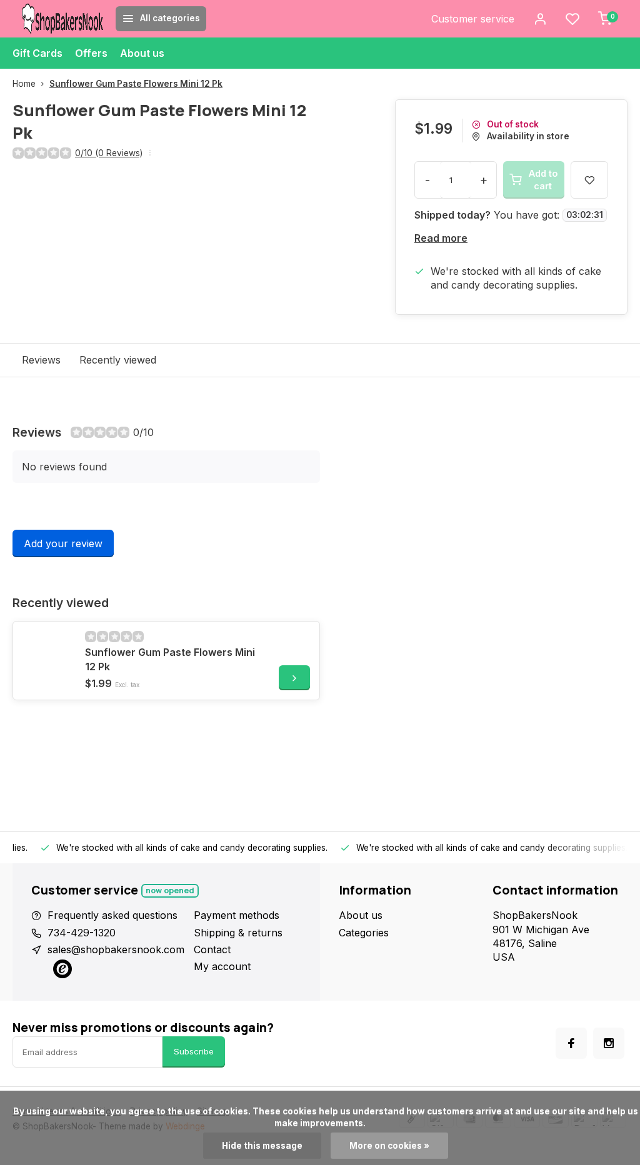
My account (222, 980)
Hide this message (262, 1146)
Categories (364, 946)
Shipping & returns (238, 946)
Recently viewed (117, 373)
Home (24, 84)
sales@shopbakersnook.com (116, 963)
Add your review (63, 558)
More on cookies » (389, 1146)
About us (142, 53)
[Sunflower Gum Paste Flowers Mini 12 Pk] (47, 670)
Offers (91, 53)
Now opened (170, 904)
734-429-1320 (82, 946)
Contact (212, 963)
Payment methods (236, 929)
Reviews (41, 373)
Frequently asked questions (113, 929)
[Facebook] (571, 1057)
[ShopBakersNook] (62, 18)
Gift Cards (37, 53)
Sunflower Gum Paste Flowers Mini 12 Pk (135, 84)
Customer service (472, 18)
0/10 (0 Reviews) (108, 153)
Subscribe (194, 1066)
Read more (441, 252)
